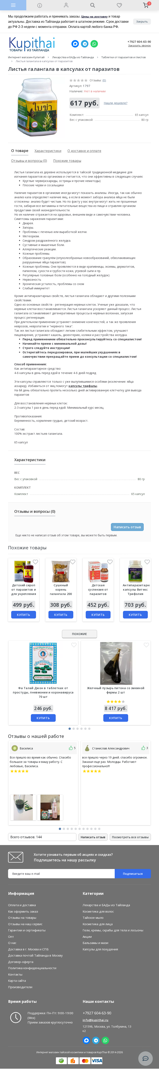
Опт (11, 936)
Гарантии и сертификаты (27, 930)
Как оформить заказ (23, 911)
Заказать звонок (139, 45)
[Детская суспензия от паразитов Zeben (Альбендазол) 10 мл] (98, 571)
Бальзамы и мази (95, 943)
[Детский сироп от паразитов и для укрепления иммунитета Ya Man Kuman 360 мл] (23, 571)
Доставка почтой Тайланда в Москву (35, 955)
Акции (87, 936)
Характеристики (48, 150)
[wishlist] (119, 5)
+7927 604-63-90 (139, 42)
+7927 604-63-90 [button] (97, 1013)
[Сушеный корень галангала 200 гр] (60, 571)
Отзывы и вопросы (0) (29, 160)
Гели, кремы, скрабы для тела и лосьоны (113, 930)
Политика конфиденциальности (32, 968)
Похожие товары (67, 160)
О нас (12, 943)
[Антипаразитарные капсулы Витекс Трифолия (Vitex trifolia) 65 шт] (135, 571)
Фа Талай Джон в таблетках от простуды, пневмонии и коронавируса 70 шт (43, 692)
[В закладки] (35, 563)
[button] (70, 729)
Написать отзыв (127, 527)
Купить (23, 615)
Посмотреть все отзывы (130, 837)
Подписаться (133, 874)
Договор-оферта (20, 962)
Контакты (15, 974)
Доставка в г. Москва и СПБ (28, 949)
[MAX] (75, 43)
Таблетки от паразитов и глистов (123, 57)
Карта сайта (17, 980)
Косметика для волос (98, 911)
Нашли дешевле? (115, 103)
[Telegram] (84, 43)
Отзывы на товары (22, 917)
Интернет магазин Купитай (26, 57)
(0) (104, 80)
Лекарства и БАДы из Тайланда (73, 57)
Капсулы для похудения (100, 949)
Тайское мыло (93, 917)
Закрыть (142, 21)
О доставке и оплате (84, 150)
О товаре (19, 150)
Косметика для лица (98, 924)
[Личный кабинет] (66, 5)
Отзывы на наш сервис (25, 924)
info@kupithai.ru (95, 1020)
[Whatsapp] (94, 43)
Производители (20, 987)
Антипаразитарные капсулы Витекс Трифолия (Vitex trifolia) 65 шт (138, 593)
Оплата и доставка (22, 905)
